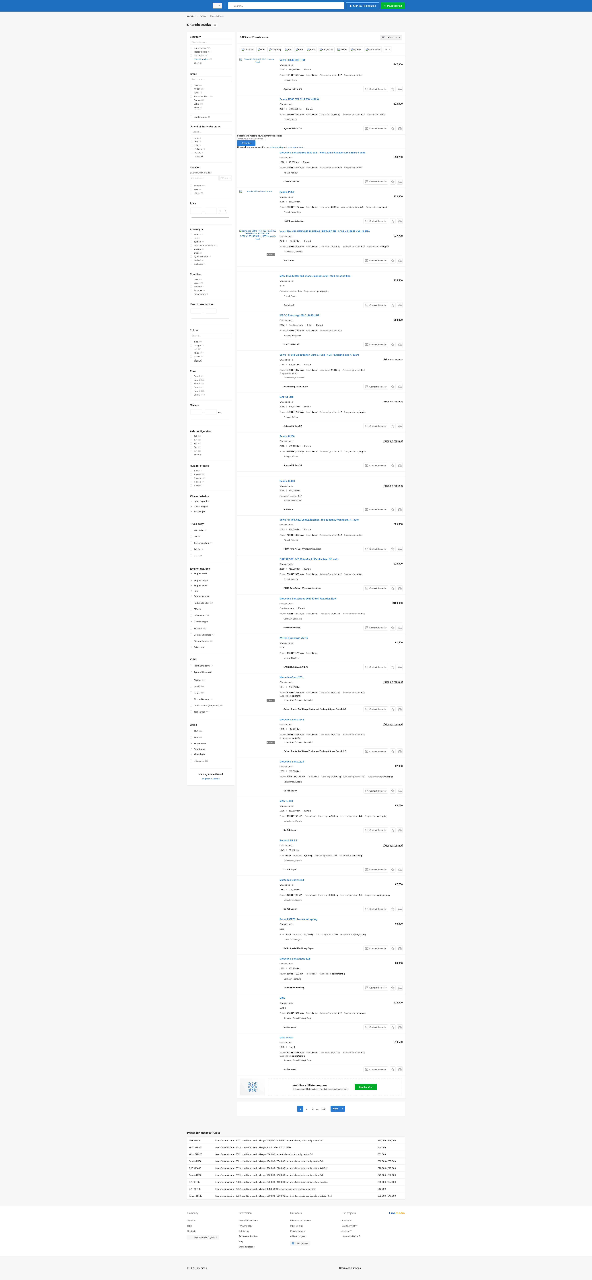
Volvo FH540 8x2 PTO (292, 60)
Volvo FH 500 (195, 1147)
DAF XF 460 (195, 1168)
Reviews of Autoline (248, 1236)
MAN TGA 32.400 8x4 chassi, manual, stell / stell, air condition (315, 276)
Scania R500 (195, 1175)
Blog (241, 1241)
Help (189, 1226)
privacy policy (276, 147)
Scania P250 (287, 192)
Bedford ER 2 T (288, 840)
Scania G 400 (287, 481)
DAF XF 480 (195, 1140)
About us (191, 1220)
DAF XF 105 (195, 1189)
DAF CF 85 (194, 1182)
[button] (392, 89)
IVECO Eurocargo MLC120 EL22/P (299, 315)
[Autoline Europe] (198, 6)
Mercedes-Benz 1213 (292, 761)
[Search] (231, 6)
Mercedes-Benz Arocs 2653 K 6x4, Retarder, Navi (308, 598)
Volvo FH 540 (195, 1196)
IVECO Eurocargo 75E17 (294, 638)
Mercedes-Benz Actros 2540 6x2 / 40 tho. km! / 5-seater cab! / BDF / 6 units (322, 152)
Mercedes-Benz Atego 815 (295, 958)
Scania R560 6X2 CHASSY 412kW (299, 99)
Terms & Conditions (248, 1220)
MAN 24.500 (286, 1037)
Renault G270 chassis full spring (298, 919)
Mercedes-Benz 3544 (292, 719)
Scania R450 (195, 1161)
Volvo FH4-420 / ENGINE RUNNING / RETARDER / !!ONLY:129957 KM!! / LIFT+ (325, 231)
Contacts (191, 1231)
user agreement (295, 147)
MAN (282, 998)
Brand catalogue (247, 1246)
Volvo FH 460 (195, 1154)
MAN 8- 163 (286, 801)
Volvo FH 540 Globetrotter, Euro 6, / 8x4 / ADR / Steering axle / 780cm (319, 355)
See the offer (365, 1087)
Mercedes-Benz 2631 (292, 677)
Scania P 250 (287, 436)
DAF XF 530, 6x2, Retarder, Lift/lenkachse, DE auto (309, 559)
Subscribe (246, 143)
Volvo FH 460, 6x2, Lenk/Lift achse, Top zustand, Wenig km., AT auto (319, 519)
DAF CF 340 (287, 397)
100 (323, 1108)
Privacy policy (245, 1226)
